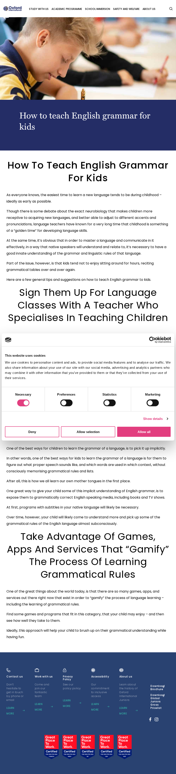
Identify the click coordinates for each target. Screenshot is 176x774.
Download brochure (157, 687)
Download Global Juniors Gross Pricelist (157, 701)
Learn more (10, 710)
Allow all (144, 431)
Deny (32, 431)
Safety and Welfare (126, 9)
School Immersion (97, 9)
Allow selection (88, 431)
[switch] (66, 402)
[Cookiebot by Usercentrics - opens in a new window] (152, 340)
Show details (153, 419)
